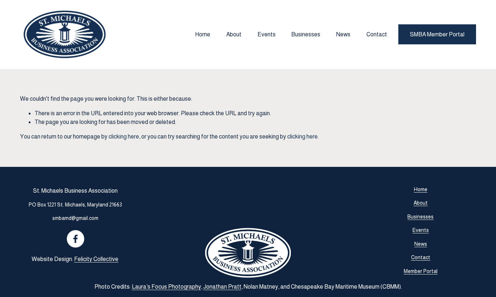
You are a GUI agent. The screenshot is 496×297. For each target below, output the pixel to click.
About (233, 34)
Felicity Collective (96, 259)
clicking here (124, 136)
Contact (376, 34)
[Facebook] (75, 239)
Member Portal (421, 271)
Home (202, 34)
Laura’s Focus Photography (166, 287)
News (343, 34)
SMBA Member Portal (437, 34)
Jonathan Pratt (222, 287)
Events (266, 34)
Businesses (305, 34)
